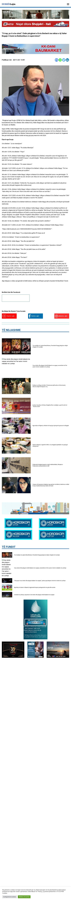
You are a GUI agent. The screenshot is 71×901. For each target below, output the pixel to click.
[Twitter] (63, 60)
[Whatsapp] (60, 60)
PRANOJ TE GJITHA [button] (24, 897)
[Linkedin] (67, 60)
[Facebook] (56, 60)
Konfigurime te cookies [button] (9, 897)
